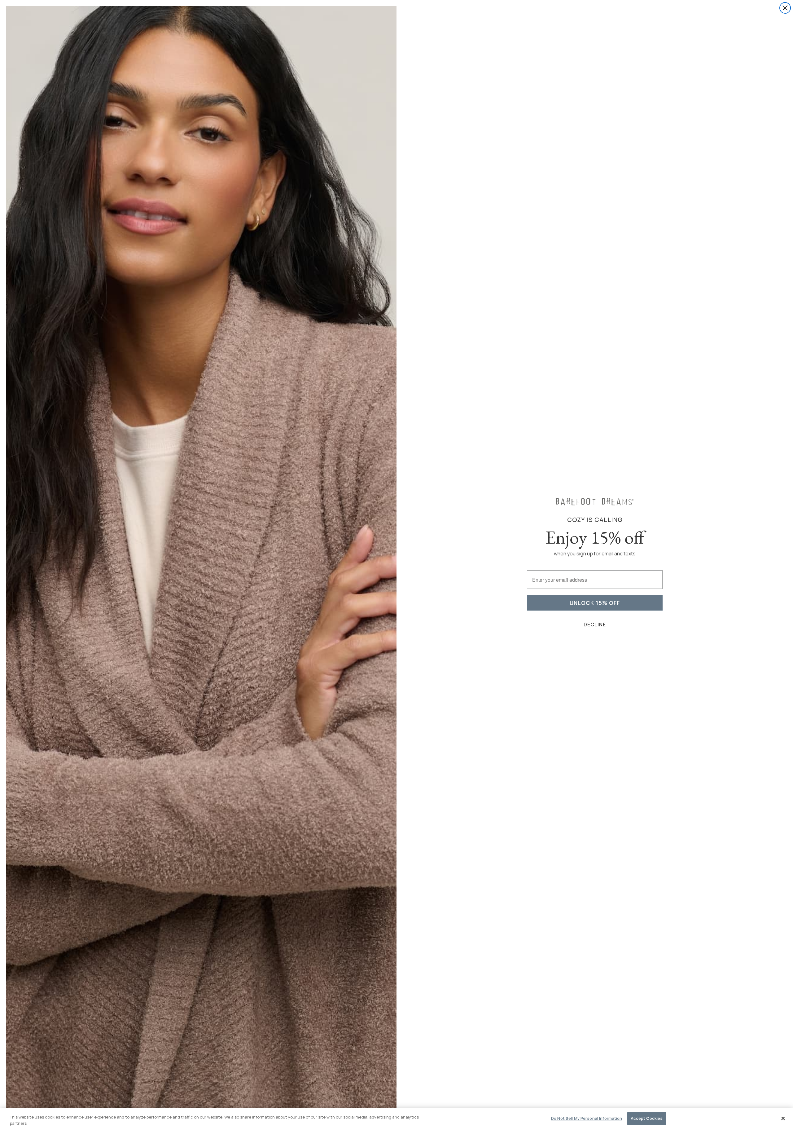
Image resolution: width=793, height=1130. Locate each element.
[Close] (783, 1118)
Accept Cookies (647, 1118)
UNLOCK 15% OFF (595, 603)
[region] (396, 1119)
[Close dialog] (785, 7)
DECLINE (595, 624)
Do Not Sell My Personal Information (586, 1118)
